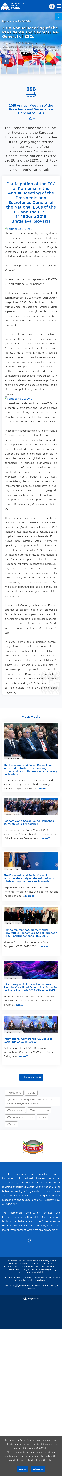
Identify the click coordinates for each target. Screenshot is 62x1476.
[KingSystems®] (31, 1298)
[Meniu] (59, 6)
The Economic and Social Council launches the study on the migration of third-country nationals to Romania (29, 878)
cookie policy (45, 1460)
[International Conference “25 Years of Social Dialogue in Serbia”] (31, 1024)
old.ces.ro (42, 1280)
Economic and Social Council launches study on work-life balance (29, 822)
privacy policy (37, 1456)
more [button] (42, 788)
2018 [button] (32, 1092)
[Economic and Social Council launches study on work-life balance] (31, 806)
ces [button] (43, 1117)
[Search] (52, 6)
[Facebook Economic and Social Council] (30, 1240)
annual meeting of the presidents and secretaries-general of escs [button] (30, 1101)
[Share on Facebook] (5, 61)
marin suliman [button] (40, 1110)
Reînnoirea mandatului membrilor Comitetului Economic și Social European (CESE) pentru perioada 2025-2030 (30, 932)
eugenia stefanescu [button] (21, 1117)
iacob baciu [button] (16, 1110)
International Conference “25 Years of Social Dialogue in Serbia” (28, 1040)
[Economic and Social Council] (5, 6)
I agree (22, 1469)
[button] (58, 16)
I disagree (38, 1469)
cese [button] (13, 1124)
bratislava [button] (15, 1092)
